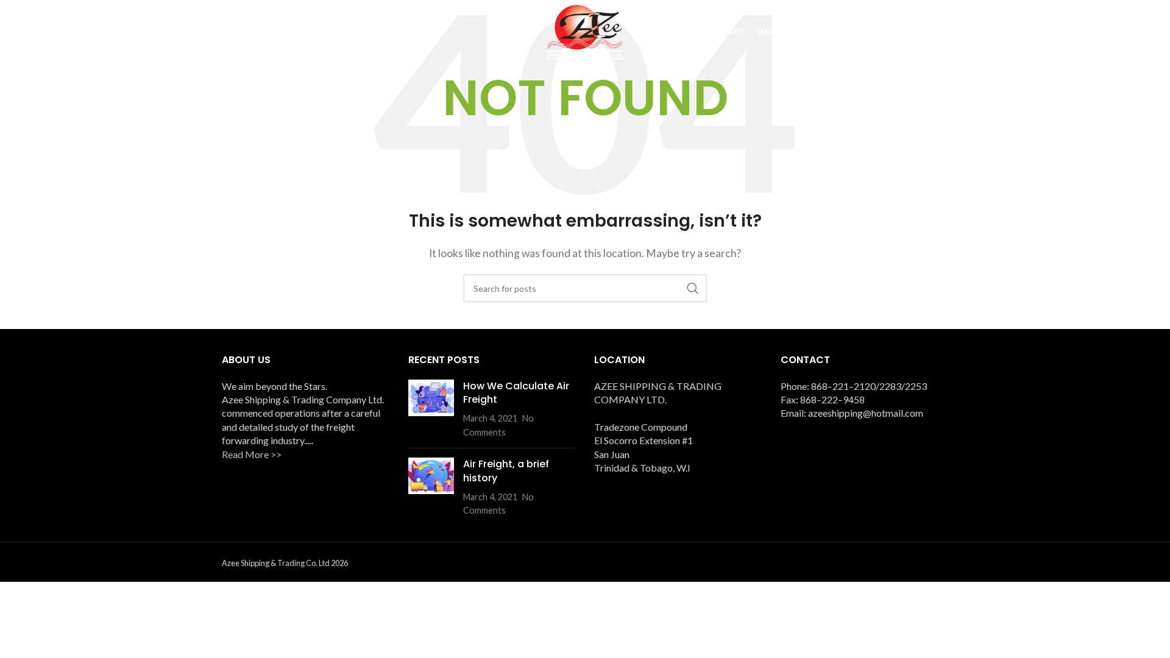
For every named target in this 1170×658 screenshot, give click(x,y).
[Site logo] (585, 31)
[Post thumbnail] (431, 409)
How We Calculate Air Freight (516, 392)
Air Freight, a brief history (506, 470)
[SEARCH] (693, 288)
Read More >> (252, 454)
